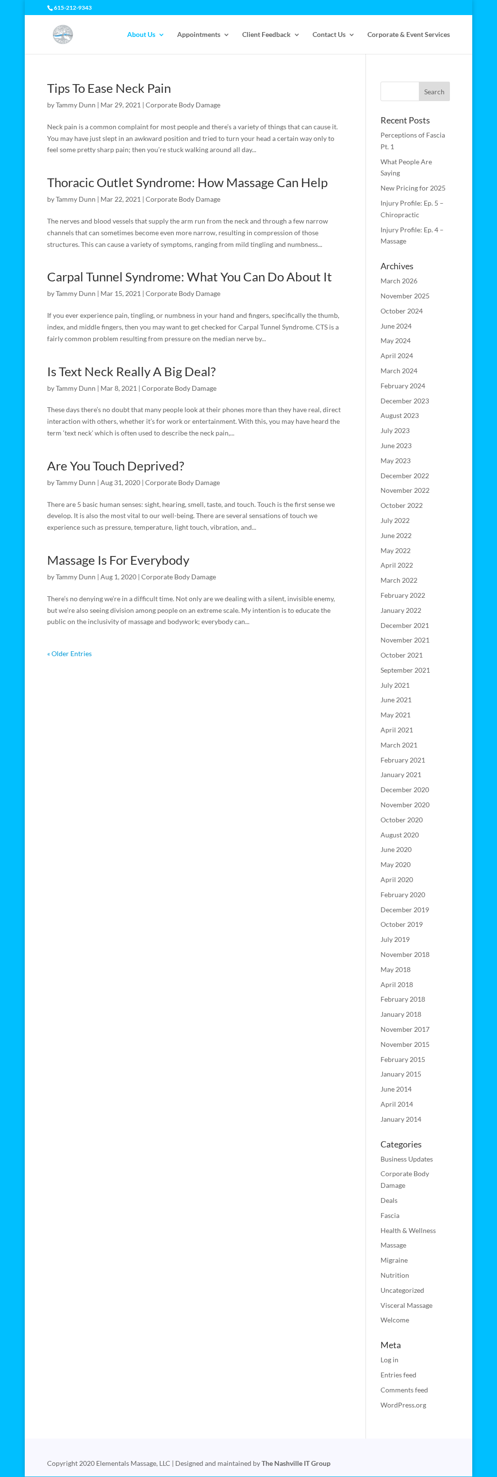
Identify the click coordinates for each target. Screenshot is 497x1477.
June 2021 (396, 699)
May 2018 (396, 969)
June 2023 (396, 445)
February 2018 (403, 999)
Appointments (198, 34)
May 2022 (396, 550)
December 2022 (405, 475)
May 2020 (396, 864)
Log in (389, 1359)
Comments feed (404, 1390)
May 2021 (396, 715)
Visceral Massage (406, 1305)
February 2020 (403, 894)
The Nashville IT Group (296, 1463)
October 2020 (402, 820)
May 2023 (396, 460)
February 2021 (403, 760)
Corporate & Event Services (408, 34)
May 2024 (396, 340)
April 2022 (397, 565)
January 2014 (401, 1119)
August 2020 (400, 835)
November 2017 (405, 1029)
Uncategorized (402, 1290)
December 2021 (405, 625)
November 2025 (405, 296)
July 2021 (395, 685)
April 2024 (397, 355)
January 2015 (401, 1074)
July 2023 (395, 430)
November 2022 (405, 490)
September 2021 (405, 670)
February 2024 (403, 386)
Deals (389, 1200)
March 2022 (399, 580)
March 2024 (399, 370)
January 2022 (401, 610)
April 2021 (397, 730)
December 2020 (405, 789)
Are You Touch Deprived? (115, 465)
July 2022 (395, 520)
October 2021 (402, 655)
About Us (141, 34)
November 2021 (405, 640)
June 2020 (396, 849)
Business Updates (407, 1159)
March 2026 (399, 281)
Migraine (394, 1260)
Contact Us (329, 34)
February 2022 (403, 595)
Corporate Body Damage (183, 105)
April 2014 (397, 1104)
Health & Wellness (408, 1230)
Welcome (395, 1320)
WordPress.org (403, 1405)
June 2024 (396, 326)
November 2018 (405, 954)
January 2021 (401, 774)
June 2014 (396, 1089)
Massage (393, 1245)
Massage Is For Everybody (118, 560)
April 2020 (397, 879)
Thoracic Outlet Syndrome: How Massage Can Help (187, 182)
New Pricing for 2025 (413, 188)
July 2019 (395, 939)
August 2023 (400, 415)
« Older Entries (69, 653)
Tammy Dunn (76, 105)
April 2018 (397, 984)
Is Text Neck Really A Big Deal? (131, 371)
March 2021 (399, 745)
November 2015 (405, 1044)
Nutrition (395, 1275)
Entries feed (398, 1375)
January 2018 (401, 1014)
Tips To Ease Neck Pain (109, 88)
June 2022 (396, 535)
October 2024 (402, 311)
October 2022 (402, 505)
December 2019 (405, 909)
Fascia (390, 1215)
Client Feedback (266, 34)
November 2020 (405, 804)
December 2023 (405, 401)
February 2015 (403, 1059)
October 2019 (402, 924)
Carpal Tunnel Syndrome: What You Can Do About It (189, 276)
